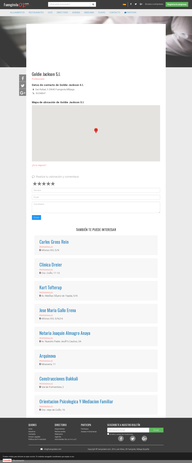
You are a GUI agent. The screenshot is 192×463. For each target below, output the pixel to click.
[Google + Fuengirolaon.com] (141, 4)
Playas (101, 12)
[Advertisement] (96, 46)
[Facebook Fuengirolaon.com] (132, 4)
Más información (18, 460)
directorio (62, 12)
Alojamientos (60, 429)
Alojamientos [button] (17, 12)
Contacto (114, 12)
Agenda (76, 12)
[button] (96, 130)
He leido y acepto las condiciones (121, 434)
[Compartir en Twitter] (23, 86)
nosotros (31, 431)
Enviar (36, 217)
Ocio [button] (50, 12)
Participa (131, 12)
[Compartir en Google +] (22, 93)
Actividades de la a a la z (65, 439)
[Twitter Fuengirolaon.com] (137, 4)
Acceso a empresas (154, 4)
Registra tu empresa (176, 4)
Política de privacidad (37, 439)
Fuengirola (11, 4)
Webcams (89, 12)
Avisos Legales (34, 437)
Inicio (30, 429)
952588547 (41, 93)
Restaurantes (60, 431)
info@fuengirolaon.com (52, 449)
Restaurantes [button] (36, 12)
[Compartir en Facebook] (23, 79)
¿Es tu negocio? (39, 165)
